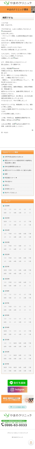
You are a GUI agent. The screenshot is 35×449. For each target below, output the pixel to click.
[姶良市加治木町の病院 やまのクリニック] (17, 3)
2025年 (7, 218)
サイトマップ (24, 433)
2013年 (7, 339)
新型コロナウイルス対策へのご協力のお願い (18, 170)
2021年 (7, 266)
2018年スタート (10, 189)
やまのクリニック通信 (10, 152)
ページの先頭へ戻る (18, 407)
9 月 (20, 233)
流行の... (7, 185)
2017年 (7, 303)
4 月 (15, 212)
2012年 (7, 352)
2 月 (25, 298)
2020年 (7, 279)
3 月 (20, 212)
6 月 (5, 212)
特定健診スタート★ (11, 177)
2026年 (7, 206)
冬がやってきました (11, 192)
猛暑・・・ (8, 174)
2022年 (7, 254)
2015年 (7, 315)
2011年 (7, 364)
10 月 (15, 343)
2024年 (7, 230)
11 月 (10, 233)
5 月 (10, 261)
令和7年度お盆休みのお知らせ (14, 157)
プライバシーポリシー (13, 433)
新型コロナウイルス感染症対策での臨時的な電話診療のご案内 (18, 162)
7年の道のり (8, 181)
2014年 (7, 327)
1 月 (30, 225)
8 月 (25, 233)
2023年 (7, 242)
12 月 (5, 221)
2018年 (7, 291)
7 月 (30, 221)
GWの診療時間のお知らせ (13, 166)
